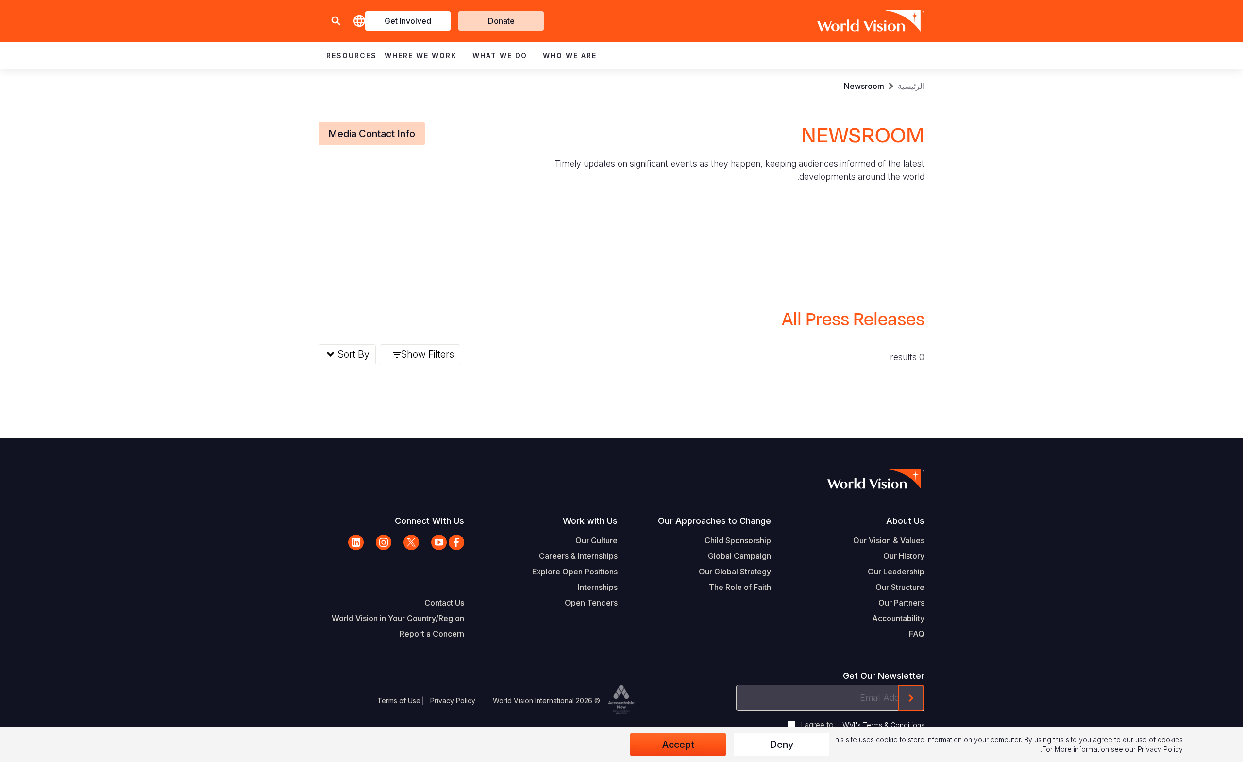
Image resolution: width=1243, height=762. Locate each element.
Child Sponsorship (738, 540)
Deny (781, 744)
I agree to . (861, 724)
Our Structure (899, 587)
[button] (336, 21)
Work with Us (590, 521)
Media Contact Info (371, 133)
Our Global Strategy (735, 571)
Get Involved (408, 21)
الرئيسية (911, 86)
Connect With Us (429, 521)
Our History (903, 556)
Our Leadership (896, 571)
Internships (598, 587)
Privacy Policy (452, 700)
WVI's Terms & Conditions (883, 725)
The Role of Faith (740, 587)
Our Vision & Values (888, 540)
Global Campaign (739, 556)
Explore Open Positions (575, 571)
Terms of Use (398, 700)
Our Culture (596, 540)
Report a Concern (432, 634)
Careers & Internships (578, 556)
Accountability (898, 618)
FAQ (916, 634)
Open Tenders (591, 602)
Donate (501, 21)
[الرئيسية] (884, 21)
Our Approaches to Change (714, 521)
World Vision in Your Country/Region (398, 618)
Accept (678, 744)
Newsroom (864, 86)
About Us (905, 521)
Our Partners (901, 602)
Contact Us (444, 602)
